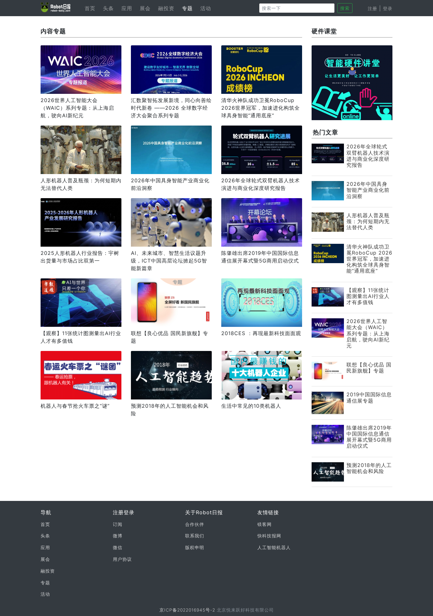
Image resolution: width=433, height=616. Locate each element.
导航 (46, 512)
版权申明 (194, 547)
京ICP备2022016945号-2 (187, 610)
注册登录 (123, 512)
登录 (387, 8)
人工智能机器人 (274, 547)
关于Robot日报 (204, 512)
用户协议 (122, 559)
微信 (117, 547)
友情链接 (268, 512)
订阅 (117, 524)
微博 (117, 535)
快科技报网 (269, 535)
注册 (372, 8)
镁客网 (264, 524)
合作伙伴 (194, 524)
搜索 (345, 8)
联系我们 (194, 535)
